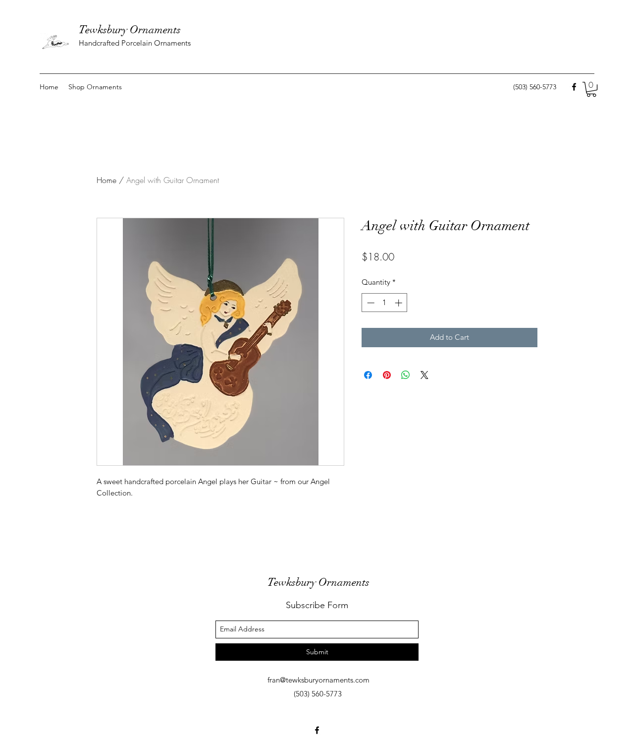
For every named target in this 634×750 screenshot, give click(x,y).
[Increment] (399, 303)
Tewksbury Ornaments (130, 29)
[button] (591, 89)
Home (106, 180)
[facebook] (574, 87)
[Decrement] (369, 303)
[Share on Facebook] (368, 375)
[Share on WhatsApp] (406, 375)
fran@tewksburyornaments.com (318, 680)
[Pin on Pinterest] (387, 375)
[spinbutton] (384, 303)
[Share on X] (424, 375)
